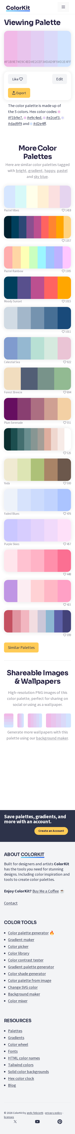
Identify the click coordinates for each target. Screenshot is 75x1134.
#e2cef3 (53, 117)
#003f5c (11, 294)
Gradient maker (21, 939)
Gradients (16, 1037)
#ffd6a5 (16, 264)
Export (20, 93)
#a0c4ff (50, 264)
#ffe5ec (11, 567)
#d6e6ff (9, 203)
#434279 (67, 628)
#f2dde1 (33, 628)
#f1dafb (51, 537)
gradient (35, 170)
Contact (11, 902)
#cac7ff (11, 537)
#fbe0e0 (54, 203)
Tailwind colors (20, 1064)
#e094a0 (16, 628)
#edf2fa (11, 507)
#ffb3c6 (37, 567)
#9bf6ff (41, 264)
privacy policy (53, 1113)
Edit (59, 78)
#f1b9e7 (15, 117)
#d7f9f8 (21, 203)
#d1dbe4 (11, 325)
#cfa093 (51, 416)
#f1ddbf (12, 385)
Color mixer (17, 1000)
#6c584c (64, 476)
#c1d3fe (51, 507)
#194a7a (64, 325)
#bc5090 (37, 294)
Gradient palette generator (31, 966)
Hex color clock (21, 1078)
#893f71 (24, 416)
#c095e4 (11, 597)
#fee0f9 (64, 537)
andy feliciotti (35, 1113)
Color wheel (18, 1044)
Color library (18, 953)
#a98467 (51, 476)
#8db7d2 (50, 628)
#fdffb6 (25, 264)
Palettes (15, 1030)
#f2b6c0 (25, 628)
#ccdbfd (37, 507)
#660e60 (10, 416)
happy (49, 170)
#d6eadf (51, 355)
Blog (12, 1085)
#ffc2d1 (24, 567)
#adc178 (38, 476)
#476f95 (51, 325)
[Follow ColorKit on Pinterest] (59, 1121)
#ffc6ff (67, 264)
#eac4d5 (64, 355)
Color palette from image (29, 980)
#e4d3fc (38, 537)
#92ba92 (62, 385)
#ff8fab (51, 567)
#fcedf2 (24, 597)
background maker (52, 737)
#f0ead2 (11, 476)
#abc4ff (64, 507)
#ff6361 (51, 294)
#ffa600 (64, 294)
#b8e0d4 (38, 355)
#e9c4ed (34, 117)
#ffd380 (67, 234)
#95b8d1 (24, 355)
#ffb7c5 (51, 597)
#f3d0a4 (64, 416)
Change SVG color (23, 987)
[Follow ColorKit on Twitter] (15, 1121)
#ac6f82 (37, 416)
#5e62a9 (58, 628)
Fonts (13, 1051)
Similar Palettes (21, 647)
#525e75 (29, 385)
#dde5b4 (24, 476)
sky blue (41, 176)
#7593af (37, 325)
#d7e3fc (24, 507)
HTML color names (24, 1057)
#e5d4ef (65, 203)
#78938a (46, 385)
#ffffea (32, 203)
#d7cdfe (24, 537)
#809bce (11, 355)
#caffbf (33, 264)
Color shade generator (27, 973)
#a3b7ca (24, 325)
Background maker (24, 993)
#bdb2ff (58, 264)
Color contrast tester (25, 959)
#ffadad (8, 264)
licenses (9, 1117)
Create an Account (51, 831)
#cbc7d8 (41, 628)
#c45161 (8, 628)
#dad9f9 (15, 123)
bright (21, 170)
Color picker (18, 946)
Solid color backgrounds (28, 1071)
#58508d (24, 294)
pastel (62, 170)
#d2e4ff (39, 123)
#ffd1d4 (37, 597)
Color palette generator (28, 932)
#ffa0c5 (64, 597)
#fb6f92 (64, 567)
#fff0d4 (43, 203)
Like (15, 79)
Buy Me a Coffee (45, 890)
